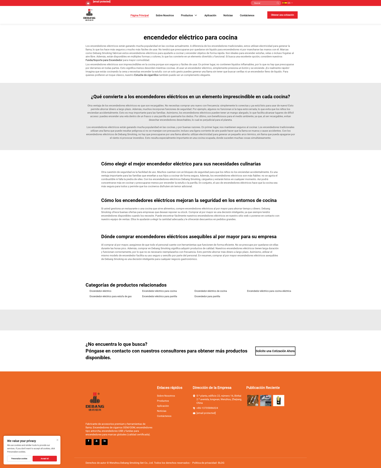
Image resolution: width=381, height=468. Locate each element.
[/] (95, 401)
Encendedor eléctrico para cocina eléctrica (269, 291)
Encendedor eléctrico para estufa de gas (111, 296)
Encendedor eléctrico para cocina (159, 291)
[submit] (278, 3)
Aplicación (210, 15)
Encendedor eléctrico (100, 291)
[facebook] (89, 442)
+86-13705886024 (207, 407)
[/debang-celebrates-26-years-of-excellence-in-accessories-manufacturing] (265, 400)
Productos (187, 15)
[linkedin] (105, 442)
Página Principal (140, 15)
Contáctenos (247, 15)
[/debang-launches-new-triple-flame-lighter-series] (278, 400)
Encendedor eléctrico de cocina (211, 291)
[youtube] (97, 442)
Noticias (228, 15)
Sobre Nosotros (165, 15)
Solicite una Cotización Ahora (275, 351)
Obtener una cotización (282, 15)
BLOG (221, 462)
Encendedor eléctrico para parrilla (159, 296)
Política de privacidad (204, 462)
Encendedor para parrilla (207, 296)
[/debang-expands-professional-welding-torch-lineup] (252, 400)
